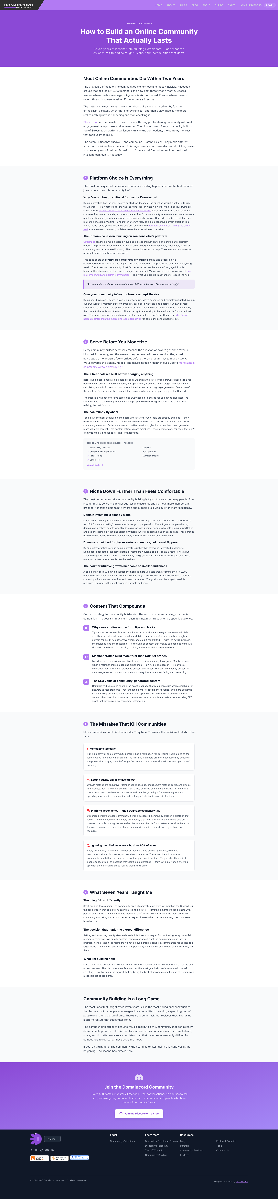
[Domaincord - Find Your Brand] (22, 5)
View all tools (93, 465)
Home (158, 5)
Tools (206, 5)
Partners (184, 1145)
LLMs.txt (185, 1155)
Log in (269, 5)
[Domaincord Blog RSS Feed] (52, 1150)
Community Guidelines (122, 1141)
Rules (183, 5)
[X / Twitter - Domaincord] (31, 1150)
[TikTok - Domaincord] (41, 1150)
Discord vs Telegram (156, 1145)
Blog (195, 5)
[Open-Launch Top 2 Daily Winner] (79, 1158)
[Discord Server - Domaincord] (47, 1150)
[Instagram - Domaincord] (36, 1150)
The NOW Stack (153, 1150)
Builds (219, 5)
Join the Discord (251, 5)
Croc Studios (242, 1181)
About (171, 5)
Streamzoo (90, 122)
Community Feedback (192, 1150)
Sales (231, 5)
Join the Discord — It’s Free (141, 1113)
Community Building (156, 1155)
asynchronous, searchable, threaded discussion (125, 210)
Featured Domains (226, 1141)
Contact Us (222, 1150)
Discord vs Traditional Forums (161, 1141)
